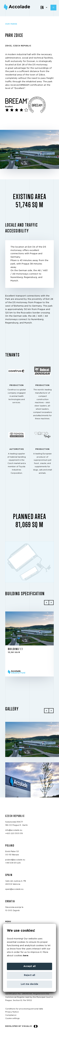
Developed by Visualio (18, 1026)
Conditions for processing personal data (24, 1009)
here (25, 956)
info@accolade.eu (13, 830)
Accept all (29, 966)
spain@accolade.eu (14, 889)
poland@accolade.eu (15, 860)
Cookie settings (12, 1018)
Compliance (10, 1015)
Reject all (29, 975)
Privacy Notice (12, 1012)
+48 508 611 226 (13, 863)
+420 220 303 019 (14, 833)
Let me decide (29, 984)
